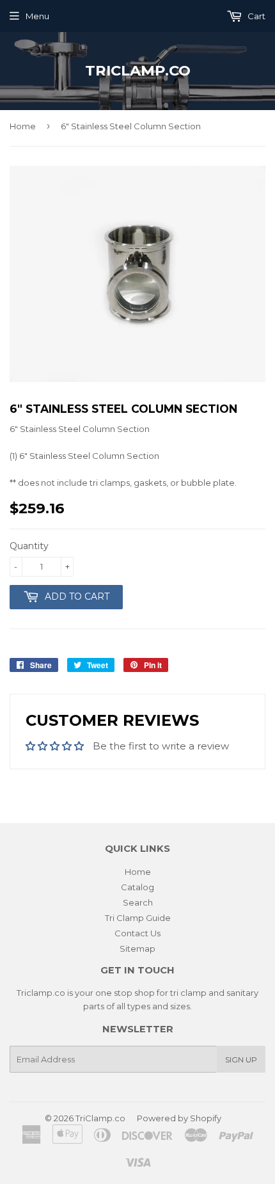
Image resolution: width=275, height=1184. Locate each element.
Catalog (137, 887)
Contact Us (137, 933)
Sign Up (241, 1059)
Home (23, 126)
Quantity (29, 546)
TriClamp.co (138, 70)
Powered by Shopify (179, 1118)
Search (138, 902)
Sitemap (137, 948)
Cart (255, 16)
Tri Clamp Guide (138, 918)
